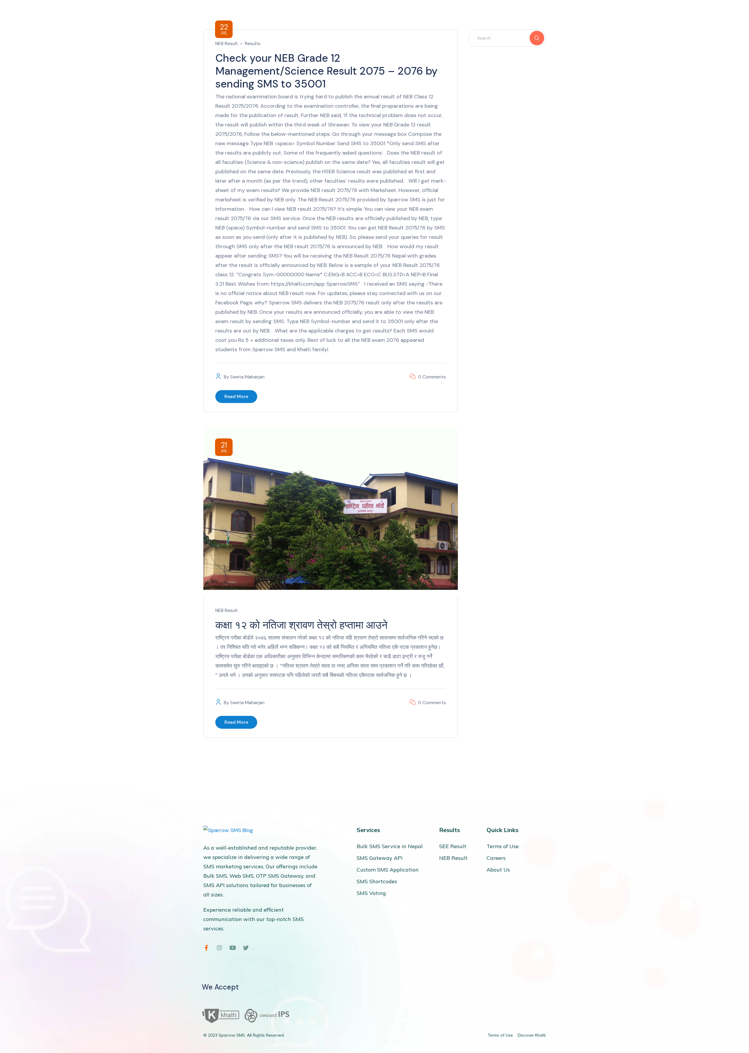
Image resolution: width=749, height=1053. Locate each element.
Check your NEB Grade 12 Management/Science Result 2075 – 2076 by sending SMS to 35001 (326, 71)
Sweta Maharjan (247, 377)
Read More (236, 396)
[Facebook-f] (206, 948)
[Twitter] (246, 948)
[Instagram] (219, 948)
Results (252, 43)
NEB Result (226, 43)
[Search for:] (507, 37)
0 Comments (432, 377)
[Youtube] (233, 948)
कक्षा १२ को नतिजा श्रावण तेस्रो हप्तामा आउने (301, 625)
